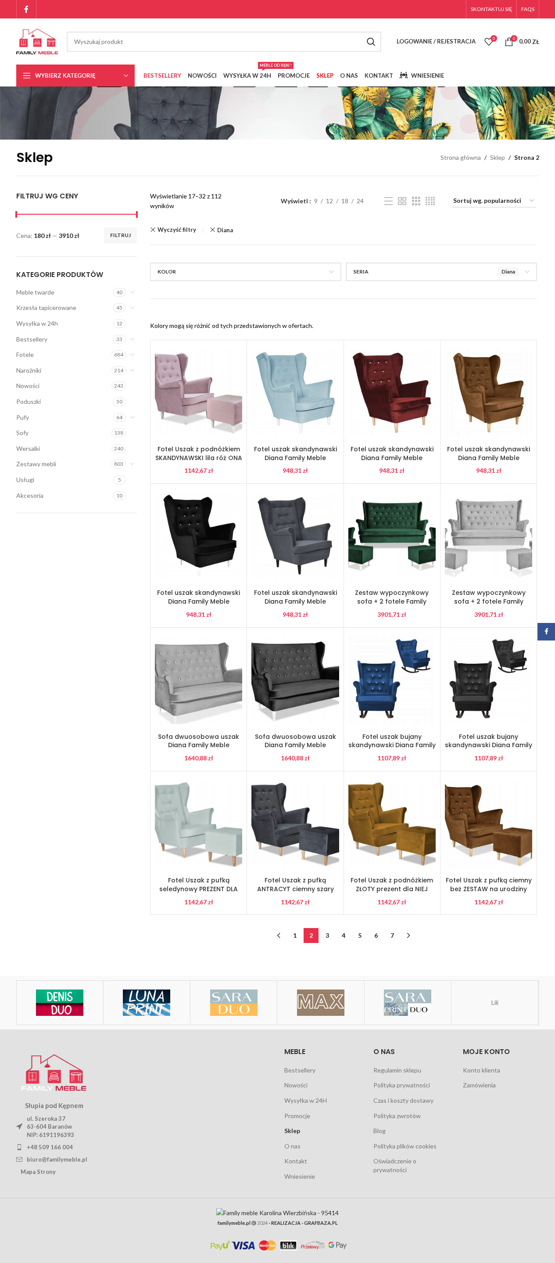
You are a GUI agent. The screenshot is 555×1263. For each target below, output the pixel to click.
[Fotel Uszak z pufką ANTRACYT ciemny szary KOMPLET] (295, 824)
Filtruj (120, 235)
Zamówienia (479, 1085)
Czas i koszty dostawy (403, 1100)
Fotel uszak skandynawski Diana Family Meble (295, 453)
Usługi (25, 479)
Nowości (27, 385)
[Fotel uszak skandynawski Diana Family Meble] (295, 393)
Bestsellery (31, 339)
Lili (494, 1002)
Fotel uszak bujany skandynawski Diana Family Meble (392, 745)
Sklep (497, 157)
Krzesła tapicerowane (46, 307)
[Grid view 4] (430, 201)
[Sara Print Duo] (408, 1003)
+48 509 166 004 (50, 1147)
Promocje (297, 1115)
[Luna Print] (147, 1003)
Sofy (22, 432)
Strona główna (460, 157)
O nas (292, 1146)
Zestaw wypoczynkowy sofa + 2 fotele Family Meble (392, 601)
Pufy (22, 417)
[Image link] (54, 1071)
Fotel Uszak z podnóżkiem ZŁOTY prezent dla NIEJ (392, 884)
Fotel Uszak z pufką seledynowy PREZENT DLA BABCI (198, 889)
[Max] (320, 1003)
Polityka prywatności (401, 1085)
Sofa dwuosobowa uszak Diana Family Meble (198, 741)
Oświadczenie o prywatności (394, 1165)
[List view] (388, 201)
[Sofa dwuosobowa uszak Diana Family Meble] (198, 680)
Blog (379, 1130)
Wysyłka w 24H (305, 1100)
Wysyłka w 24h (37, 323)
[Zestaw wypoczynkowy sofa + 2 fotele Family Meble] (392, 536)
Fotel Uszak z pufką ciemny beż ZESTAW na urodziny (489, 884)
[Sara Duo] (233, 1003)
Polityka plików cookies (405, 1146)
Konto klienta (481, 1070)
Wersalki (28, 448)
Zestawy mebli (36, 464)
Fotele (25, 354)
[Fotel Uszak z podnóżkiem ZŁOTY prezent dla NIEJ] (392, 824)
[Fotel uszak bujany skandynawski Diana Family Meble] (392, 680)
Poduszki (28, 401)
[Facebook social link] (26, 9)
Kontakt (295, 1161)
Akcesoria (29, 495)
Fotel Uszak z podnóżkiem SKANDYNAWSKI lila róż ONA (198, 453)
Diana (225, 230)
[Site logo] (37, 40)
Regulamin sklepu (397, 1070)
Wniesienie (299, 1176)
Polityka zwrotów (397, 1115)
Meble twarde (35, 292)
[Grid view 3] (416, 201)
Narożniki (28, 370)
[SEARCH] (371, 42)
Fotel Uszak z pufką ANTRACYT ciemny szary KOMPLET (295, 889)
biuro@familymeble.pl (57, 1159)
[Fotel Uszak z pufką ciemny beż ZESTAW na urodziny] (488, 824)
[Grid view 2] (402, 201)
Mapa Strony (38, 1171)
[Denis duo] (59, 1003)
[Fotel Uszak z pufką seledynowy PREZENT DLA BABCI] (198, 824)
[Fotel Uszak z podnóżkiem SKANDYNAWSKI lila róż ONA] (198, 393)
